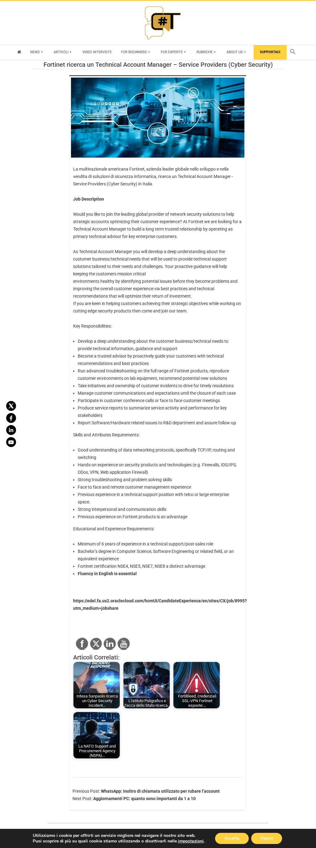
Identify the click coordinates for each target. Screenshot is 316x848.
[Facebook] (11, 418)
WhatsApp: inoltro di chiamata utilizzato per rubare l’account (160, 791)
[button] (294, 52)
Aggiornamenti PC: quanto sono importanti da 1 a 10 (144, 798)
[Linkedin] (11, 430)
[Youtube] (11, 442)
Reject (266, 838)
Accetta (231, 838)
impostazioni (191, 841)
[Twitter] (11, 406)
